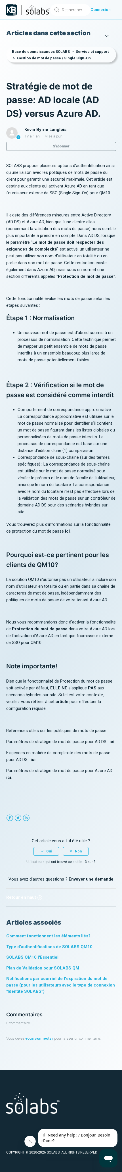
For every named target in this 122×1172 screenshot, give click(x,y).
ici (67, 531)
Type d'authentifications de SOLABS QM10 (49, 946)
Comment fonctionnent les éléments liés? (48, 936)
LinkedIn (26, 817)
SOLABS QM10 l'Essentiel (32, 957)
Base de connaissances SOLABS (41, 51)
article (62, 701)
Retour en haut (21, 897)
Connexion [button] (101, 9)
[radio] (46, 851)
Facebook (9, 817)
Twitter (18, 817)
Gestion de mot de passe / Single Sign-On (54, 58)
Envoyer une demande (91, 879)
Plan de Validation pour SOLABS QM (42, 968)
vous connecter (39, 1038)
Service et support (92, 51)
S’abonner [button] (61, 146)
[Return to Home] (11, 10)
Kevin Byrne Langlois (45, 129)
